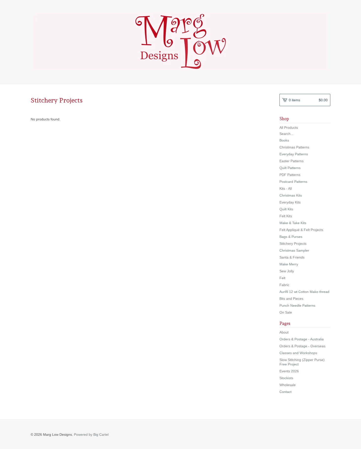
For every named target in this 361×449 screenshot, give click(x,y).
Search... (286, 133)
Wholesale (287, 385)
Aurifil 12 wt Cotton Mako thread (304, 292)
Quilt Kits (286, 209)
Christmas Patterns (294, 147)
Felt (282, 278)
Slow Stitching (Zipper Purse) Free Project (302, 362)
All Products (288, 128)
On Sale (285, 312)
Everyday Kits (290, 202)
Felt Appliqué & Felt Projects (301, 230)
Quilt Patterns (290, 168)
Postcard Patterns (293, 182)
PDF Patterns (289, 175)
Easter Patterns (291, 161)
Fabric (284, 285)
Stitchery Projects (292, 244)
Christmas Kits (290, 195)
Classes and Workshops (298, 353)
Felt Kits (285, 216)
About (284, 332)
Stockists (286, 378)
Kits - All (285, 188)
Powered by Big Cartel (91, 434)
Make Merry (288, 264)
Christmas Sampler (294, 250)
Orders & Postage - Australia (301, 339)
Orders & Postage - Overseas (302, 346)
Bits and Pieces (291, 299)
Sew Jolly (286, 271)
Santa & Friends (292, 257)
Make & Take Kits (292, 223)
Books (284, 140)
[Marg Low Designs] (180, 41)
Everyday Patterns (293, 154)
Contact (285, 392)
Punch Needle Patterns (297, 305)
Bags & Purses (290, 237)
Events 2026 (289, 371)
